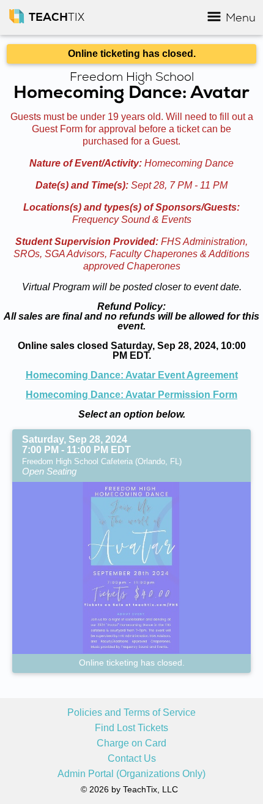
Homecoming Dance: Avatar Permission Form (131, 394)
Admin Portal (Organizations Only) (131, 774)
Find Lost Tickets (131, 728)
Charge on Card (131, 743)
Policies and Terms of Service (131, 713)
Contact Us (132, 759)
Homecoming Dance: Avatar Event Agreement (132, 375)
